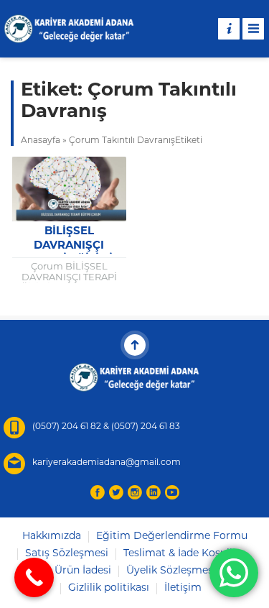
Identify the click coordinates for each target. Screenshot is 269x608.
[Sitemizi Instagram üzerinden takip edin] (135, 492)
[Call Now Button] (34, 577)
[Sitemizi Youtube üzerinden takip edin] (172, 492)
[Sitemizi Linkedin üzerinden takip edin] (153, 492)
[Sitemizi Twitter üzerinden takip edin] (116, 492)
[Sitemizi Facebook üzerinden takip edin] (97, 492)
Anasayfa (40, 141)
